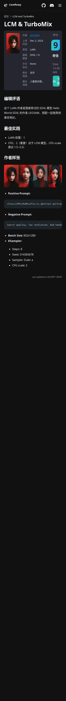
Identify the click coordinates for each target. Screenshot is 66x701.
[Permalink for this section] (23, 98)
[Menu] (60, 5)
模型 (6, 16)
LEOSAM (34, 35)
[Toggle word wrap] (57, 203)
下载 (58, 81)
